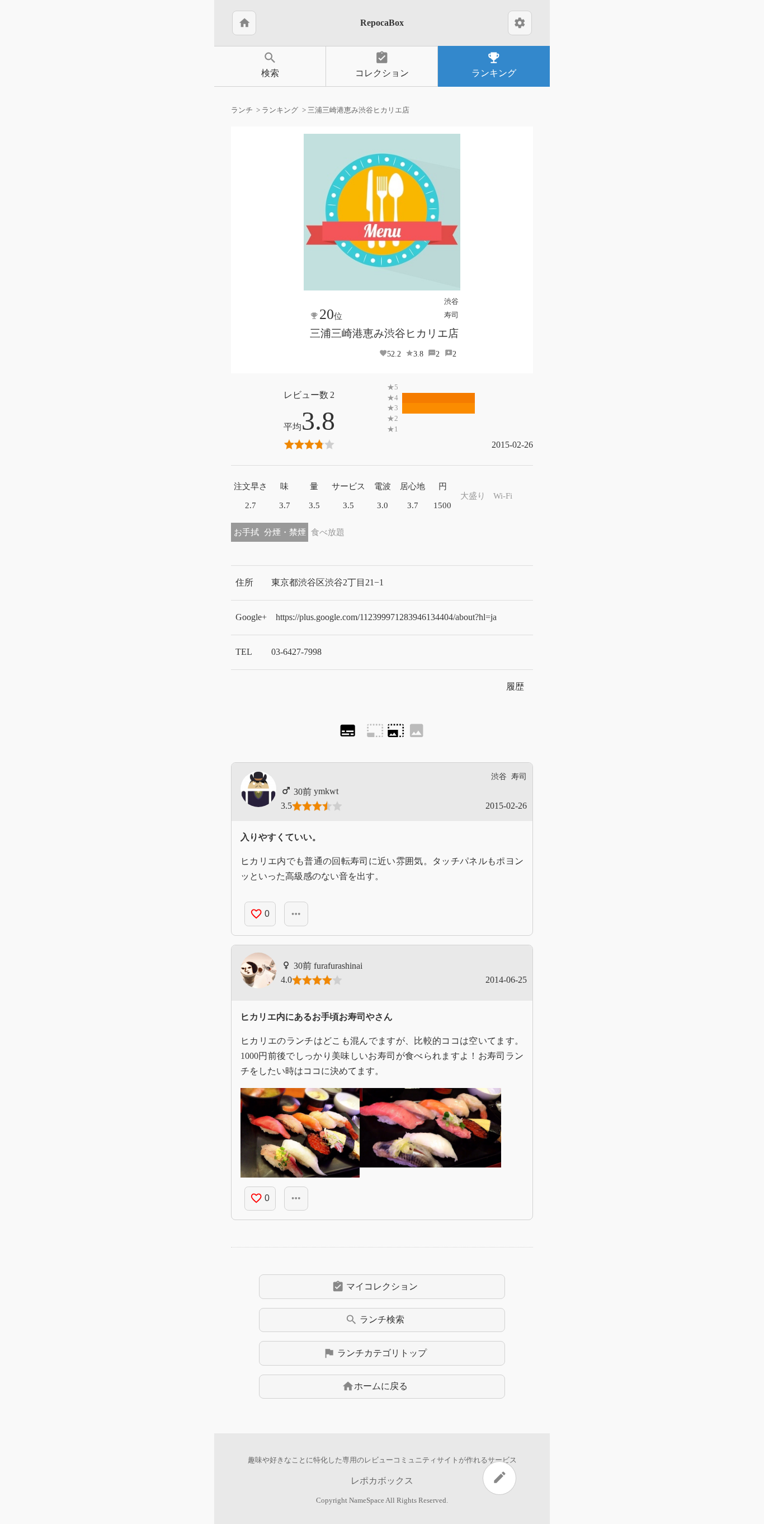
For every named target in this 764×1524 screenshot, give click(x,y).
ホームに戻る (375, 1386)
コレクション (382, 64)
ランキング (493, 64)
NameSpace (366, 1500)
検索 (270, 64)
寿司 (451, 315)
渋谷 (451, 301)
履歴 (515, 686)
